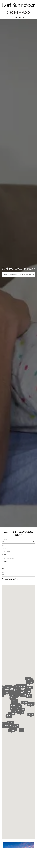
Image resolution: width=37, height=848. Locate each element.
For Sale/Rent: (5, 539)
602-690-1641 (18, 17)
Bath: (3, 572)
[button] (16, 690)
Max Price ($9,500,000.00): (8, 559)
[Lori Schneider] (18, 8)
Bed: (3, 566)
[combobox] (18, 542)
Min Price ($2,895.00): (7, 552)
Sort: (3, 545)
